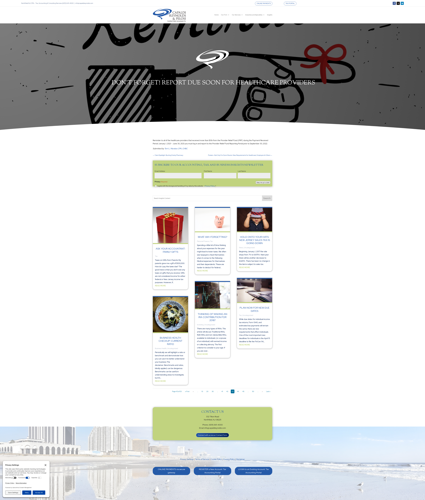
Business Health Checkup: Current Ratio (170, 341)
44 (238, 391)
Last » (268, 391)
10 (202, 391)
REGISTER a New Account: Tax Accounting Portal (212, 471)
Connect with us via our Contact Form (212, 435)
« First (187, 391)
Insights (269, 15)
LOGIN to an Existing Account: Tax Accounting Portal (253, 471)
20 (207, 391)
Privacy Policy (210, 186)
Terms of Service (202, 459)
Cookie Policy (216, 459)
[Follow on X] (398, 3)
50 (253, 391)
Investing (200, 325)
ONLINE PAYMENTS (264, 3)
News (241, 248)
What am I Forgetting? (212, 237)
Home (216, 15)
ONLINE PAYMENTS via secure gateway (171, 471)
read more (160, 285)
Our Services (236, 15)
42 (227, 391)
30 (213, 391)
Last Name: (242, 171)
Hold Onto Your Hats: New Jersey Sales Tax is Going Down (254, 240)
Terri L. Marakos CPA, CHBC (175, 148)
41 (222, 391)
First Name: (208, 171)
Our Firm (224, 15)
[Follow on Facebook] (394, 3)
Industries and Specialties (253, 15)
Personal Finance (203, 241)
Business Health (160, 348)
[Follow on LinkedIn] (402, 3)
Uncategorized (172, 348)
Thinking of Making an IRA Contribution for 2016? (212, 317)
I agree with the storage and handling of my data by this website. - (186, 186)
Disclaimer (240, 459)
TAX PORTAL (290, 3)
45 (243, 391)
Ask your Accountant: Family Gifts (170, 250)
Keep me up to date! (263, 182)
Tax (156, 256)
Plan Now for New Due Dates (254, 309)
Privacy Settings (187, 459)
